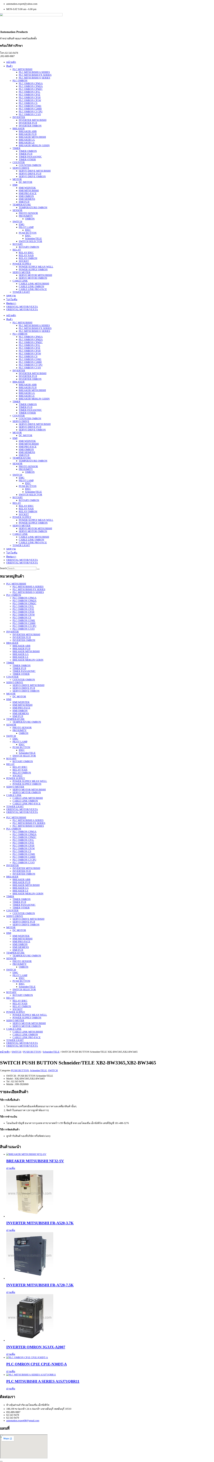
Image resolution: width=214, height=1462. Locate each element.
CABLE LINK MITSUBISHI (34, 283)
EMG (21, 224)
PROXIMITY (26, 216)
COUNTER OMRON (30, 165)
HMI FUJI (24, 202)
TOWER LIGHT (21, 292)
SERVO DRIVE (21, 168)
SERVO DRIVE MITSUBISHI (35, 170)
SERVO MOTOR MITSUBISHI (35, 275)
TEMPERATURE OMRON (33, 207)
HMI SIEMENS (27, 199)
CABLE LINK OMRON (31, 286)
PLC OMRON (20, 80)
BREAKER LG (27, 139)
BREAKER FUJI (28, 134)
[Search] (38, 569)
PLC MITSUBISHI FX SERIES (35, 75)
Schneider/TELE (33, 238)
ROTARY (18, 244)
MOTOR (17, 179)
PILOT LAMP (26, 227)
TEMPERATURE (22, 204)
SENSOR (17, 210)
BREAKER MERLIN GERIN (34, 145)
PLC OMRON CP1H (30, 97)
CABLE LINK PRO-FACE (33, 289)
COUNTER (19, 162)
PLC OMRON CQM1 (30, 106)
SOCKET (24, 261)
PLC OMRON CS (28, 103)
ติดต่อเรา (11, 303)
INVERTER (19, 117)
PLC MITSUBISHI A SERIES (34, 72)
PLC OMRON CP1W (30, 100)
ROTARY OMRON (29, 247)
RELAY (17, 249)
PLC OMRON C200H (30, 108)
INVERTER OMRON (30, 125)
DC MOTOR (25, 182)
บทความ (11, 295)
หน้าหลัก (11, 62)
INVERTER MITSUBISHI (32, 120)
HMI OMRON (26, 196)
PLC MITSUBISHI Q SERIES (34, 77)
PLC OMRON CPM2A (31, 86)
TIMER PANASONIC (30, 156)
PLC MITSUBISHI (22, 69)
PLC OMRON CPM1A (31, 83)
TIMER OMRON (28, 151)
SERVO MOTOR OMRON (33, 278)
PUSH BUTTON (28, 233)
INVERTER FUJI (28, 123)
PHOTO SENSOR (28, 213)
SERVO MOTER (21, 272)
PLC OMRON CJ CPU (31, 111)
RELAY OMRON (28, 258)
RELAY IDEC (26, 252)
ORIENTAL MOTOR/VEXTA (22, 306)
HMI (15, 185)
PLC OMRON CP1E (29, 94)
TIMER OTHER (27, 159)
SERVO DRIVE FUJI (30, 173)
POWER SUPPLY (22, 264)
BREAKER (19, 128)
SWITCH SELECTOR (30, 241)
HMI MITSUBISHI (29, 190)
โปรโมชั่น (11, 299)
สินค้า (9, 66)
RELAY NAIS (26, 255)
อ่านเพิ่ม (10, 1168)
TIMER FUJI (25, 154)
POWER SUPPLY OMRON (33, 269)
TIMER (16, 148)
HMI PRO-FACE (28, 193)
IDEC (28, 230)
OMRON (30, 218)
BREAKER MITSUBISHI (32, 137)
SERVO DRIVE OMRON (32, 176)
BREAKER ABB (28, 131)
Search (3, 568)
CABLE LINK (20, 280)
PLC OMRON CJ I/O (30, 114)
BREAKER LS (26, 142)
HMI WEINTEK (27, 187)
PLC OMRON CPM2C (31, 89)
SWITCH (17, 221)
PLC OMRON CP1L (29, 92)
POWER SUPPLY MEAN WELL (36, 266)
